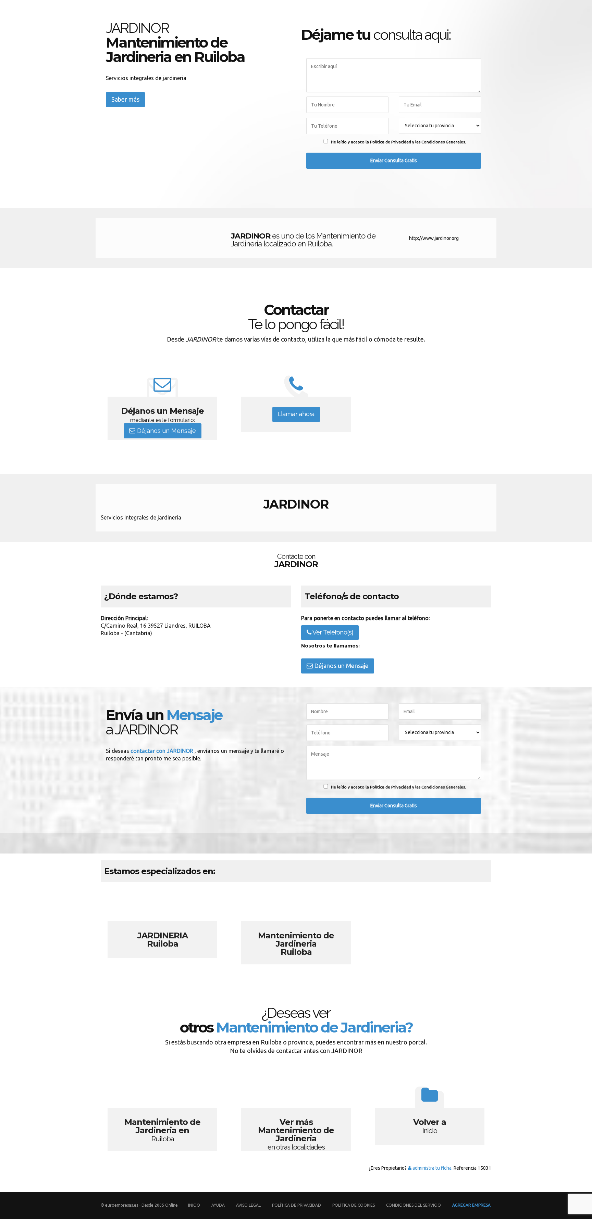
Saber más (125, 99)
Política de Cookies (353, 1205)
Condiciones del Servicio (413, 1205)
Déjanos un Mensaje (165, 430)
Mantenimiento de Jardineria (296, 926)
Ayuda (218, 1205)
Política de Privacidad (297, 1205)
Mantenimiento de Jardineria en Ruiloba (162, 1113)
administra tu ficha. (432, 1168)
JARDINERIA (162, 926)
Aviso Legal (248, 1205)
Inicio (194, 1205)
